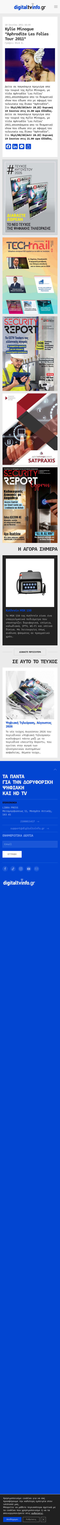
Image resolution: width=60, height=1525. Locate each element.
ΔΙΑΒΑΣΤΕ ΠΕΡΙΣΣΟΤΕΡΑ (30, 652)
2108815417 (27, 821)
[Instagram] (21, 868)
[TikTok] (13, 868)
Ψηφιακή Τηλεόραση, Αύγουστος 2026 (28, 724)
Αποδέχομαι (12, 1519)
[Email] (36, 868)
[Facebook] (5, 868)
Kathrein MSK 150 (18, 610)
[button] (56, 6)
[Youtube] (28, 868)
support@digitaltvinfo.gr (27, 828)
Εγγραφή (12, 854)
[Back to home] (30, 6)
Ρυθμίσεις (31, 1519)
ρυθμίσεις (37, 1513)
